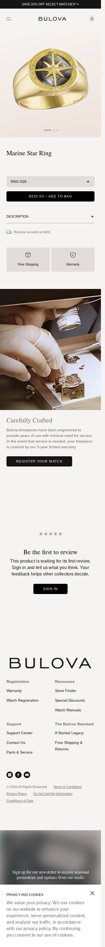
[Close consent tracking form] (92, 893)
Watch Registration (22, 700)
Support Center (19, 733)
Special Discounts (70, 700)
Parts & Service (19, 752)
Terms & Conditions (67, 787)
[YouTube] (27, 775)
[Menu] (8, 19)
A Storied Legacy (69, 733)
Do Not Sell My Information (52, 794)
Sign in (50, 589)
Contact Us (15, 742)
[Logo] (51, 19)
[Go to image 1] (47, 130)
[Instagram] (9, 775)
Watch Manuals (68, 710)
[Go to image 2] (54, 130)
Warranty (72, 264)
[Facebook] (18, 775)
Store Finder (65, 690)
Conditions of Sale (19, 801)
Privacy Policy (16, 794)
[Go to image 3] (57, 130)
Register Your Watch (39, 461)
